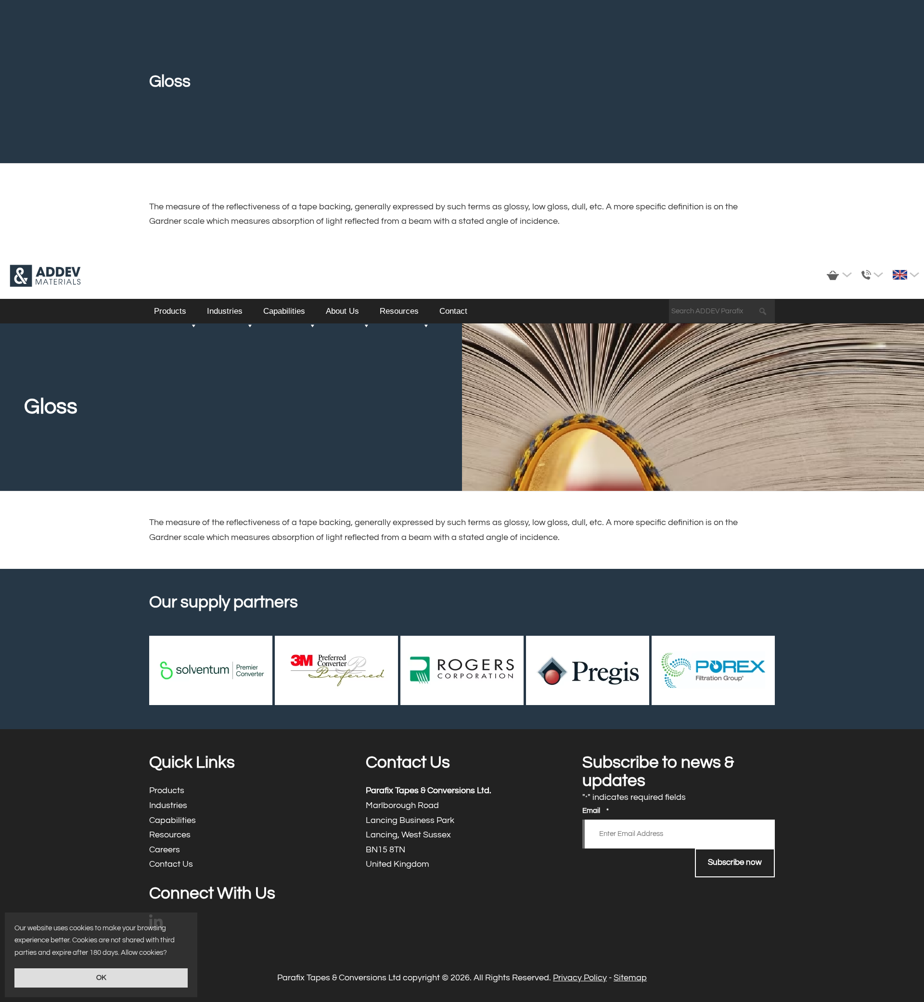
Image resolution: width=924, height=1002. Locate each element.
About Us (342, 311)
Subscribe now (735, 862)
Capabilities (284, 311)
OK (101, 977)
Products (170, 311)
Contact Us (245, 864)
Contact (453, 311)
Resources (399, 311)
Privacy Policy (580, 977)
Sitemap (630, 977)
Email (595, 810)
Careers (245, 850)
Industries (225, 311)
